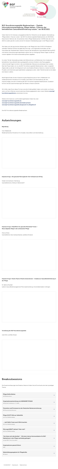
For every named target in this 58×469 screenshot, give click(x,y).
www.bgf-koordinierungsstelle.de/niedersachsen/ (16, 102)
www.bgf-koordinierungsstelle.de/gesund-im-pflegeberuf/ (19, 104)
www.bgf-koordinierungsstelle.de (11, 101)
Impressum (15, 465)
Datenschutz (23, 465)
